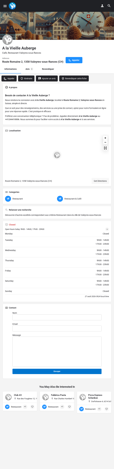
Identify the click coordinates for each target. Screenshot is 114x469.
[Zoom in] (105, 138)
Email (15, 324)
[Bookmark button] (32, 406)
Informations (10, 69)
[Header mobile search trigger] (109, 6)
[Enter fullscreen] (105, 148)
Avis (29, 69)
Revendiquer (48, 69)
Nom (14, 313)
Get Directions (100, 181)
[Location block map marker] (57, 155)
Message (16, 335)
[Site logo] (13, 6)
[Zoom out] (105, 142)
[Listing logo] (7, 40)
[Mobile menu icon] (5, 6)
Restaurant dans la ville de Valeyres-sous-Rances (78, 215)
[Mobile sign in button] (102, 6)
